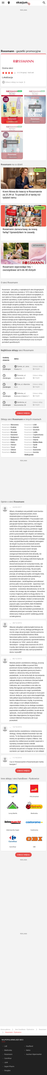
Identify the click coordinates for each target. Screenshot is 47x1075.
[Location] (9, 2)
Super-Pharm (9, 1066)
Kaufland (29, 1046)
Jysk (6, 1062)
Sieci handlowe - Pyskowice (24, 1029)
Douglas (7, 1070)
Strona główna (5, 1029)
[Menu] (3, 2)
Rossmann (42, 1029)
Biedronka (8, 1050)
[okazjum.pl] (23, 3)
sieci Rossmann (17, 350)
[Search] (44, 2)
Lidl (5, 1046)
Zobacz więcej (23, 413)
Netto (28, 1050)
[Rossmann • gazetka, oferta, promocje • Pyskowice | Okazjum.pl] (23, 61)
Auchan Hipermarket (34, 1054)
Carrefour (8, 1058)
